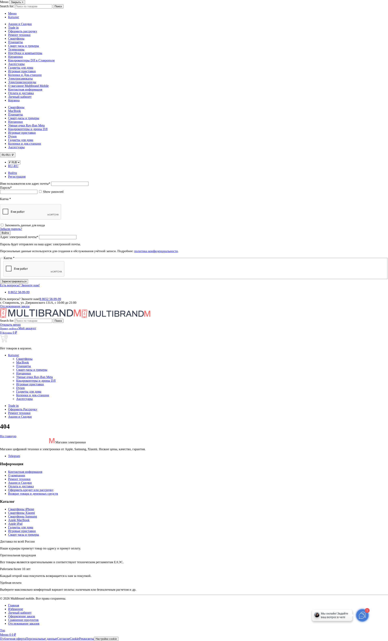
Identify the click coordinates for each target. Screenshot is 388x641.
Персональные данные (41, 638)
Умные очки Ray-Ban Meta (26, 125)
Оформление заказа (21, 616)
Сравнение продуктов (23, 620)
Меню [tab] (12, 13)
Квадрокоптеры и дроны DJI (27, 129)
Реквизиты (86, 638)
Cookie (74, 638)
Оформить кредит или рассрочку (31, 490)
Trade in (13, 27)
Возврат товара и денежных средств (33, 493)
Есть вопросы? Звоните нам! (20, 285)
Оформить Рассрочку (22, 409)
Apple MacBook (19, 520)
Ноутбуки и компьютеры (25, 53)
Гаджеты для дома (20, 67)
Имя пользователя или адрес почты (25, 183)
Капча (5, 199)
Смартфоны (16, 38)
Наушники (15, 56)
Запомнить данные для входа (25, 225)
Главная (13, 605)
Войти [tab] (12, 173)
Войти (5, 232)
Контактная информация (25, 89)
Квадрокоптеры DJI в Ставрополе (31, 60)
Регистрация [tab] (16, 176)
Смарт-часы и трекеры (23, 118)
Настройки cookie (106, 638)
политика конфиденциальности (156, 251)
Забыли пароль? (11, 229)
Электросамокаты (20, 78)
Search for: (7, 6)
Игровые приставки (22, 71)
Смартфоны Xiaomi (21, 512)
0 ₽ (9, 332)
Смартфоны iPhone (21, 509)
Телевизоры (16, 49)
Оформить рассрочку (22, 31)
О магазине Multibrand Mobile (28, 86)
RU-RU (13, 166)
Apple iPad (15, 523)
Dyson (12, 136)
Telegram (14, 456)
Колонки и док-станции (24, 143)
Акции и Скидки (20, 24)
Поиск (58, 6)
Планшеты (15, 42)
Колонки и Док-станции (25, 75)
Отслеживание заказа (15, 306)
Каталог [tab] (13, 17)
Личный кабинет (20, 96)
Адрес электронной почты (19, 237)
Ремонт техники (19, 35)
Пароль (6, 187)
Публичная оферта (13, 638)
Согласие (63, 638)
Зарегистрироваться (14, 281)
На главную (8, 436)
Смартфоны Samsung (22, 516)
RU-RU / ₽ (8, 154)
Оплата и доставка (21, 93)
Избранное (15, 609)
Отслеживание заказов (23, 623)
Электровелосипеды (22, 82)
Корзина (14, 100)
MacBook (14, 111)
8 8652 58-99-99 (19, 292)
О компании (16, 475)
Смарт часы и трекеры (23, 45)
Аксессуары (16, 64)
